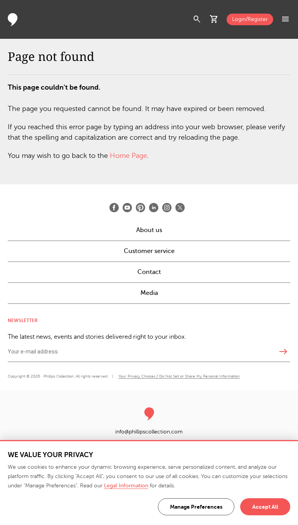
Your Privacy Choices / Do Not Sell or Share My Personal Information (179, 376)
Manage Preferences (196, 507)
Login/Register (250, 19)
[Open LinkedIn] (153, 207)
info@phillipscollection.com (149, 432)
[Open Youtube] (127, 207)
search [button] (197, 19)
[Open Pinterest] (140, 207)
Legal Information (126, 486)
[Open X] (180, 207)
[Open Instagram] (167, 207)
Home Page (128, 155)
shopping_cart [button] (214, 19)
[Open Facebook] (114, 207)
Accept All (265, 507)
